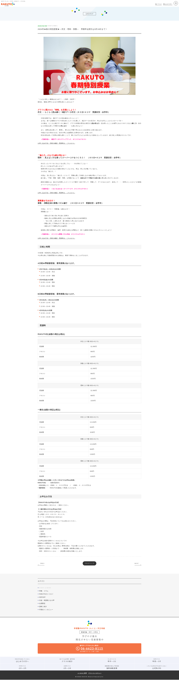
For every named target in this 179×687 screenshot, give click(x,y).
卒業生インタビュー (46, 609)
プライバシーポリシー (94, 673)
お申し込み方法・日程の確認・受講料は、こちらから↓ (56, 143)
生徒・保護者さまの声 (46, 600)
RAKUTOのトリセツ (46, 594)
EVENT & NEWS (52, 25)
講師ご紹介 (43, 606)
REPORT (42, 597)
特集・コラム (43, 591)
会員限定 (42, 603)
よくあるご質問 (82, 673)
